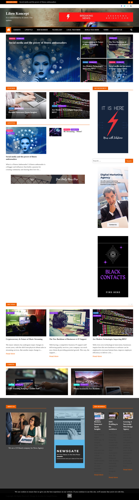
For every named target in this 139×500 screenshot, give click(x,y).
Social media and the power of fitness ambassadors (38, 42)
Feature (85, 62)
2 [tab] (40, 79)
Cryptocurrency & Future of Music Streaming (24, 339)
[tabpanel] (43, 58)
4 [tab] (46, 79)
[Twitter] (125, 6)
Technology (57, 30)
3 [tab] (43, 79)
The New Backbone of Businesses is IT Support (67, 339)
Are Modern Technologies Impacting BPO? (110, 339)
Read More (10, 354)
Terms (105, 30)
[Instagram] (128, 6)
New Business (42, 30)
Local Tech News (73, 30)
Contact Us (117, 30)
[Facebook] (121, 6)
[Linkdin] (131, 6)
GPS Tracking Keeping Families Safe (32, 2)
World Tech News (92, 30)
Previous (8, 58)
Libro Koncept (17, 13)
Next (78, 58)
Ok (69, 496)
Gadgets (16, 30)
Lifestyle (29, 30)
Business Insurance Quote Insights (22, 112)
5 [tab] (49, 79)
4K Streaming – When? (72, 131)
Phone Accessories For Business (87, 388)
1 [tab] (37, 79)
